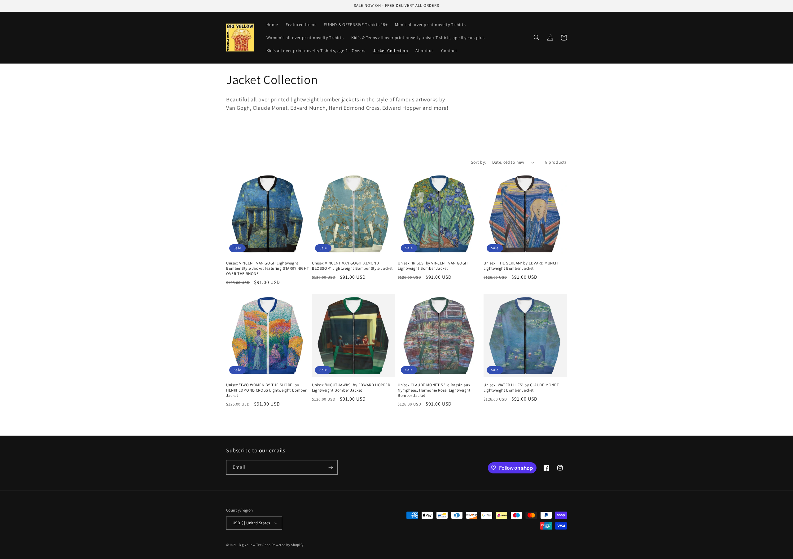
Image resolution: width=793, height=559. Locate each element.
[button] (536, 37)
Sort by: (478, 162)
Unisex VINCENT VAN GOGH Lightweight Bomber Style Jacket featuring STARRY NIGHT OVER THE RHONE (267, 268)
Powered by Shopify (288, 545)
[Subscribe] (330, 467)
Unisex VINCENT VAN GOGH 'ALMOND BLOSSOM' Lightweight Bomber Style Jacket (352, 266)
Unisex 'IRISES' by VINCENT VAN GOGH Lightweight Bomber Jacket (433, 266)
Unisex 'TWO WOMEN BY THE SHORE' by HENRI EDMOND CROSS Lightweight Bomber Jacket (266, 390)
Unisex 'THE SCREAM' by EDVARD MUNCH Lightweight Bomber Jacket (521, 266)
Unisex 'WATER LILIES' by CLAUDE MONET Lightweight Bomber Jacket (521, 388)
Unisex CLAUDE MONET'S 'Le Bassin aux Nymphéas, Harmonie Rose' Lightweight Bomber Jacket (434, 390)
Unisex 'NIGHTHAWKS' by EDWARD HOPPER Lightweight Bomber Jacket (351, 388)
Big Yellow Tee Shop (255, 545)
